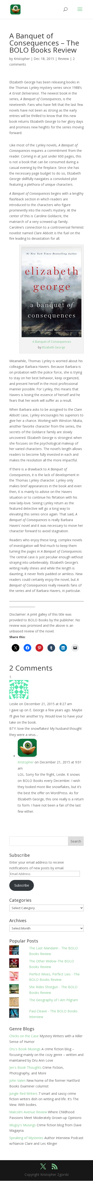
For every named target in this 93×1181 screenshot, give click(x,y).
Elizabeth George (53, 347)
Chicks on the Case (24, 1036)
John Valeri (17, 1080)
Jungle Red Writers (23, 1093)
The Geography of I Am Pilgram (53, 1000)
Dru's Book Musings (25, 1049)
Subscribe (21, 885)
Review (63, 58)
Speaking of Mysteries (26, 1138)
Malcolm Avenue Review (28, 1112)
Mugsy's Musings (22, 1125)
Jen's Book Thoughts (25, 1067)
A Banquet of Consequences (51, 342)
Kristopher (22, 58)
